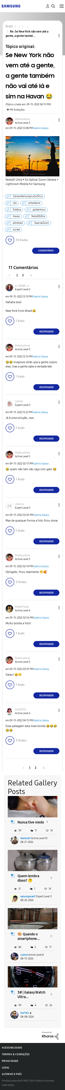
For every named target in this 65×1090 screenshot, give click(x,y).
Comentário (46, 250)
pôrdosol (18, 223)
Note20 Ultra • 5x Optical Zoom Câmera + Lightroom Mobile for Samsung (32, 182)
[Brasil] (10, 6)
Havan (16, 216)
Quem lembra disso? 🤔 (28, 878)
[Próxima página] (30, 275)
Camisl (24, 954)
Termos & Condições (16, 1054)
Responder (46, 331)
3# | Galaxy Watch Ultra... (31, 994)
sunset (16, 229)
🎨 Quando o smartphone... (29, 936)
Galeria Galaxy (41, 128)
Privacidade (10, 1061)
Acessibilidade (12, 1047)
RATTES (24, 1013)
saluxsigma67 (28, 896)
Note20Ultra (38, 216)
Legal (6, 1067)
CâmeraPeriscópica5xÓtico (28, 196)
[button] (53, 120)
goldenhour (39, 209)
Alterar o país (12, 1074)
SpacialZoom (41, 223)
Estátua (17, 209)
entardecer (34, 203)
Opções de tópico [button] (52, 35)
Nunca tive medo (31, 822)
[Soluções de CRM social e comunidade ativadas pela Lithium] (50, 1035)
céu (15, 203)
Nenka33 (25, 838)
